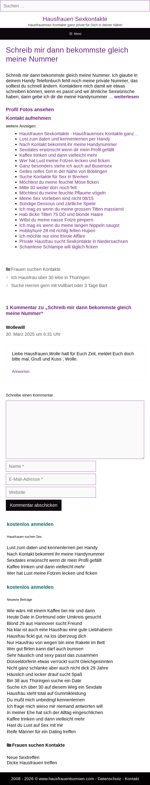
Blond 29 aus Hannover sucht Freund (44, 623)
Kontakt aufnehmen (28, 118)
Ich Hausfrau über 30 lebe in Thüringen (50, 277)
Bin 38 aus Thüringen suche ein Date (44, 680)
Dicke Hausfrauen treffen (32, 762)
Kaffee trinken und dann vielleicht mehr (46, 718)
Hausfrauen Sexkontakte (75, 19)
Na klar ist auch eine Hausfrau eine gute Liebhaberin (59, 629)
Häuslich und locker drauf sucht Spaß (44, 674)
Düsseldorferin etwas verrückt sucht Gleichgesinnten (60, 661)
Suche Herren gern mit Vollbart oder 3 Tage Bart (59, 285)
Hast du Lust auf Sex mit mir (35, 725)
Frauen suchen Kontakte (36, 269)
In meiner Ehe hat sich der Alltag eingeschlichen (55, 712)
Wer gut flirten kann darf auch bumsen (45, 648)
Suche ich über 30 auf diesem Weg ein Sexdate (54, 687)
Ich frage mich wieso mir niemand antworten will (55, 706)
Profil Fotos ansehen (30, 109)
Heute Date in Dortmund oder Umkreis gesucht (54, 616)
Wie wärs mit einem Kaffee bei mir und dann (51, 610)
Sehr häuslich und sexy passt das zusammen (52, 655)
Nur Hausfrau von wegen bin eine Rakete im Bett (56, 642)
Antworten (20, 371)
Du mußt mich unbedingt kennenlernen (46, 699)
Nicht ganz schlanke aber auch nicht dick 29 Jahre (57, 667)
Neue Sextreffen (23, 757)
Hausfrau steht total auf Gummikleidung (46, 693)
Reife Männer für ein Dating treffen (41, 731)
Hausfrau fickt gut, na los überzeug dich (46, 636)
